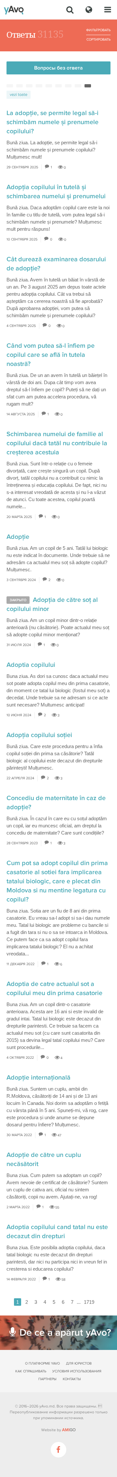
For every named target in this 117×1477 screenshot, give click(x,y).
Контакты (72, 1379)
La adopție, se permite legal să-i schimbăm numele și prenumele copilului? (52, 122)
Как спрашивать (30, 1371)
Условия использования (76, 1371)
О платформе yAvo (42, 1363)
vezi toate (18, 94)
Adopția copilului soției (39, 735)
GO (69, 1429)
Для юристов (79, 1363)
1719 (89, 1302)
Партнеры (47, 1379)
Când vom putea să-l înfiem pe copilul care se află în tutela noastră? (50, 355)
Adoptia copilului (30, 665)
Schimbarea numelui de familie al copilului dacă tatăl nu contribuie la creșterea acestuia (56, 443)
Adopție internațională (38, 1078)
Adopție (17, 537)
